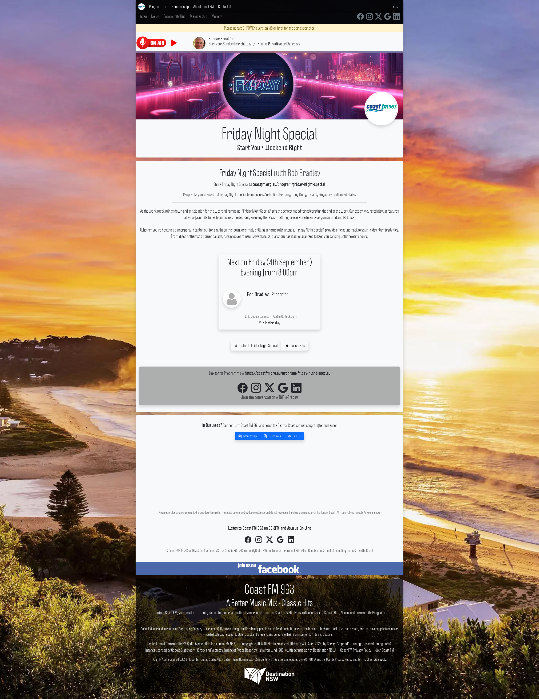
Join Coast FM (384, 650)
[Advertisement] (269, 479)
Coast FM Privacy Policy (355, 650)
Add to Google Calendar (257, 316)
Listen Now (275, 436)
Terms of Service (368, 659)
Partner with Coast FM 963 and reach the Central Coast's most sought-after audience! (269, 425)
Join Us (297, 436)
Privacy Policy (343, 659)
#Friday (291, 398)
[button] (396, 7)
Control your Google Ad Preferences (361, 512)
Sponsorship (250, 436)
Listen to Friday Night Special (258, 345)
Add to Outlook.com (284, 316)
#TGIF (280, 398)
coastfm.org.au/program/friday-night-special (289, 185)
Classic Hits (297, 345)
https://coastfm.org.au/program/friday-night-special (287, 373)
